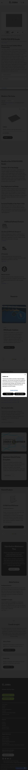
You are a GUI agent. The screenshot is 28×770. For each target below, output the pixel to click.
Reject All (8, 393)
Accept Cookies (20, 393)
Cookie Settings (14, 390)
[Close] (25, 374)
